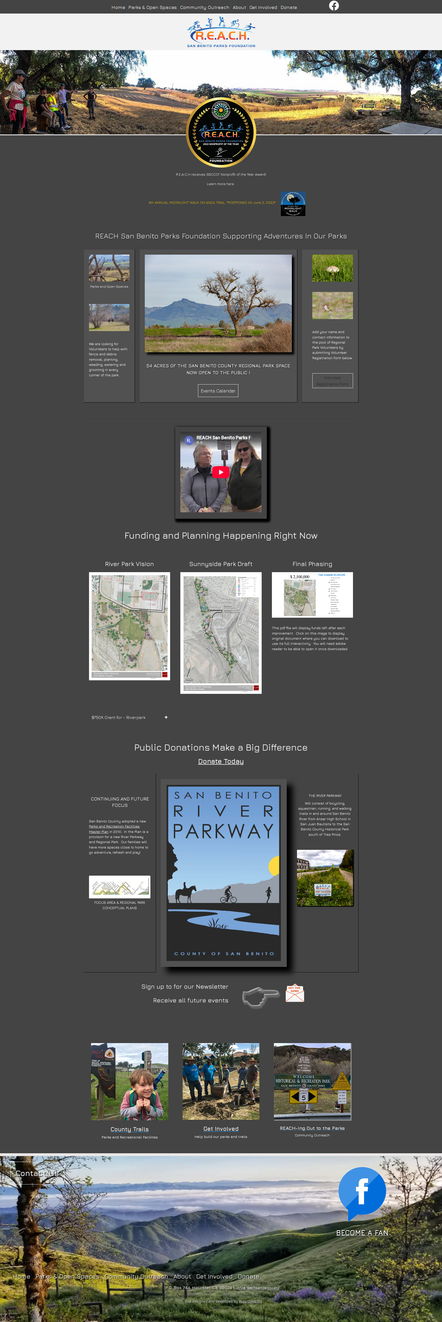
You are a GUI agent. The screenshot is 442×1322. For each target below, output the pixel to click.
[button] (334, 6)
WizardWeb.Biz (250, 1301)
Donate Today (221, 761)
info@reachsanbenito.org (258, 1287)
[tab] (129, 717)
